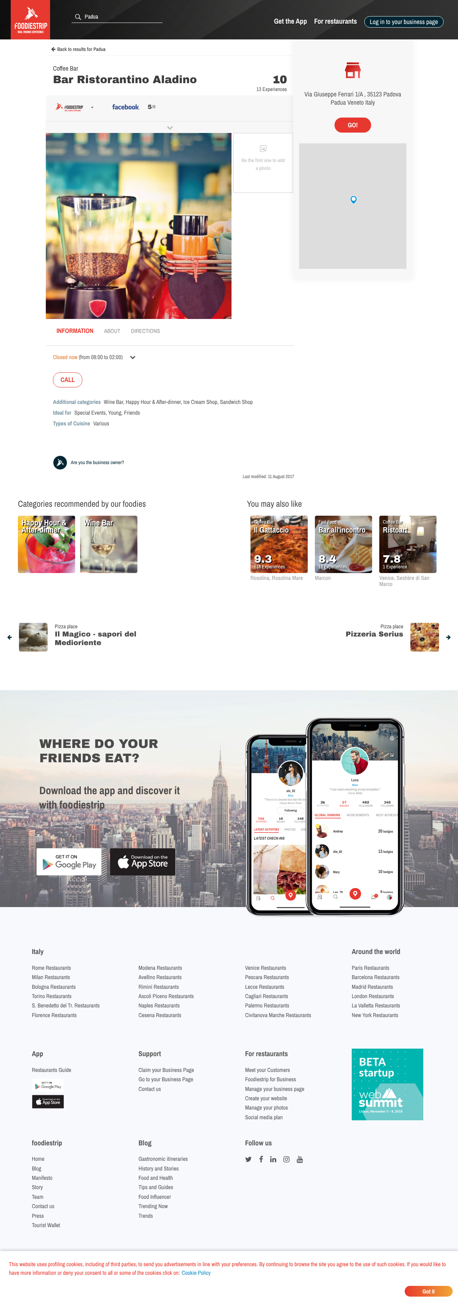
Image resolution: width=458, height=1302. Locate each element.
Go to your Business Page (165, 1079)
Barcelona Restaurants (375, 977)
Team (37, 1197)
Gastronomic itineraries (163, 1159)
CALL (67, 379)
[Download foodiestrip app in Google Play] (69, 874)
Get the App (290, 21)
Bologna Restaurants (54, 987)
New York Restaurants (375, 1015)
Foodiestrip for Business (270, 1079)
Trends (145, 1216)
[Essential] (48, 1106)
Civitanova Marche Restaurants (278, 1015)
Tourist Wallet (46, 1225)
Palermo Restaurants (267, 1005)
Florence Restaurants (54, 1015)
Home (38, 1159)
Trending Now (153, 1206)
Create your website (266, 1098)
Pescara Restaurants (267, 977)
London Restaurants (373, 996)
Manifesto (42, 1178)
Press (38, 1216)
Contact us (149, 1089)
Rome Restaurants (51, 968)
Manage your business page (274, 1089)
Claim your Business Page (166, 1070)
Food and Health (155, 1178)
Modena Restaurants (160, 968)
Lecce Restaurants (264, 987)
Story (37, 1187)
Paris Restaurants (370, 968)
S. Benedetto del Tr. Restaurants (66, 1005)
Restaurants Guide (51, 1070)
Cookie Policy (196, 1273)
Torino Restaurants (52, 996)
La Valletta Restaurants (376, 1005)
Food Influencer (154, 1197)
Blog (36, 1168)
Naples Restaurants (159, 1005)
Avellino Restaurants (160, 977)
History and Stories (158, 1168)
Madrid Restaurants (372, 987)
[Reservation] (48, 1090)
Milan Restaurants (51, 977)
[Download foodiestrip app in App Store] (142, 875)
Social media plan (264, 1117)
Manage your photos (266, 1107)
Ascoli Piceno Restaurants (166, 996)
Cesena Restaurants (159, 1015)
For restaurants (335, 21)
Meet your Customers (267, 1070)
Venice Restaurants (265, 968)
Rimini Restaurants (158, 987)
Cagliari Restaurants (266, 996)
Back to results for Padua (81, 49)
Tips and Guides (155, 1187)
